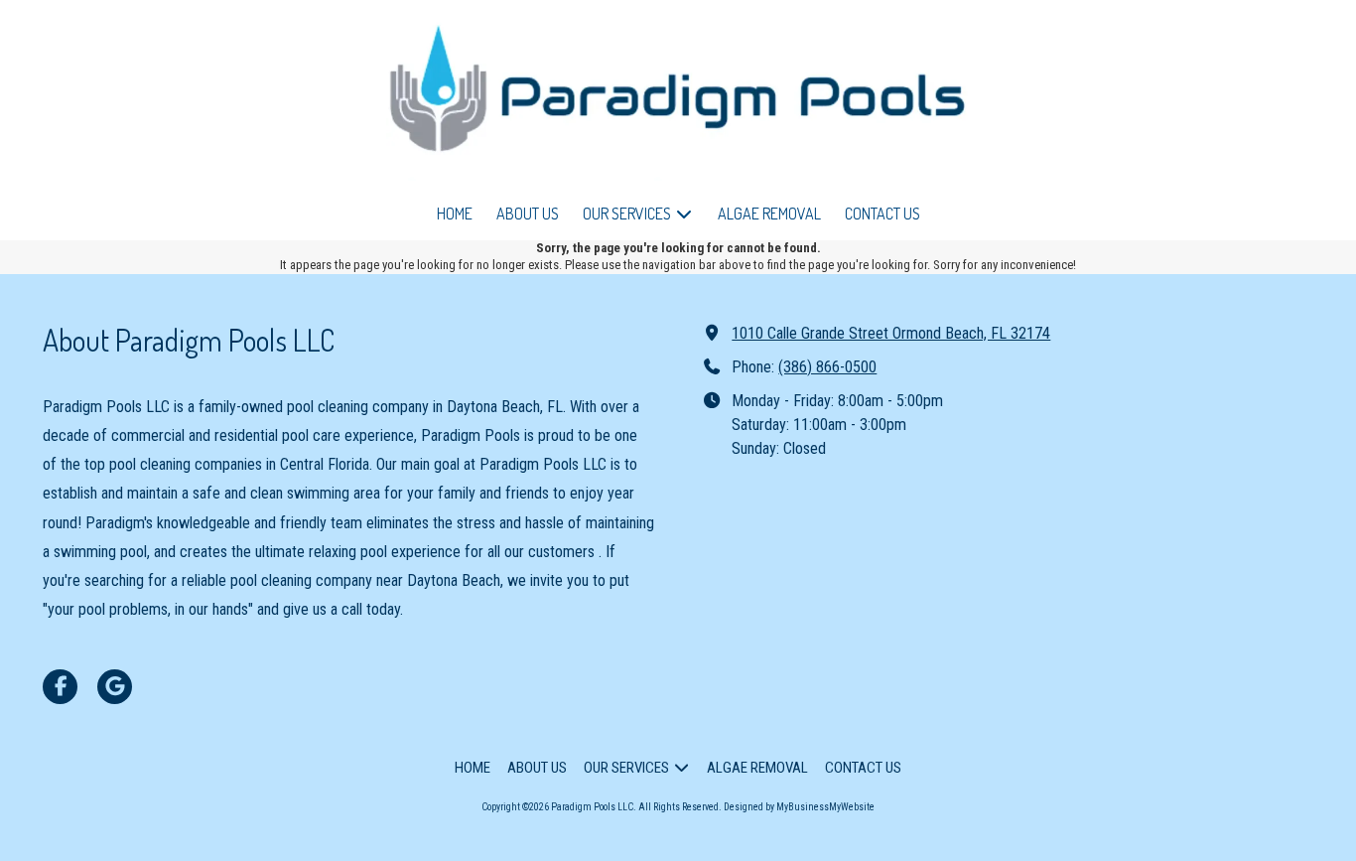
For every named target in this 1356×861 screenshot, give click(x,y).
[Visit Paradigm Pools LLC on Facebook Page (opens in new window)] (60, 686)
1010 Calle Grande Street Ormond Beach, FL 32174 (891, 333)
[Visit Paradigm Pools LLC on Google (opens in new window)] (114, 686)
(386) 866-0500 (827, 367)
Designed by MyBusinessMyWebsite (799, 806)
